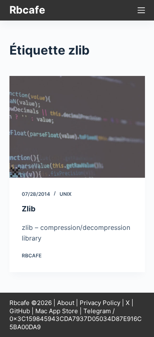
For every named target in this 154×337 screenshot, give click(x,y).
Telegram (97, 311)
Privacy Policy (100, 303)
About (65, 303)
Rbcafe (27, 10)
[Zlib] (77, 127)
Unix (65, 194)
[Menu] (141, 10)
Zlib (28, 208)
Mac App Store (56, 311)
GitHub (19, 311)
